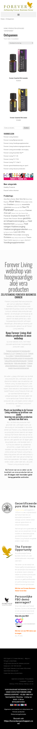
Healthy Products (9, 187)
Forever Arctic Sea (16, 213)
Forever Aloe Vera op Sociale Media (13, 673)
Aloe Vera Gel (21, 199)
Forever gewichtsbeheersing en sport (16, 166)
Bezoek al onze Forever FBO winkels (20, 668)
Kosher (11, 232)
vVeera (9, 335)
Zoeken (26, 128)
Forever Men (8, 219)
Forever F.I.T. (24, 215)
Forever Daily (24, 213)
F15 (21, 207)
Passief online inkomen (11, 190)
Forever (9, 210)
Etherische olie (15, 207)
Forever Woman (17, 219)
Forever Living (19, 510)
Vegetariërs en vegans (18, 240)
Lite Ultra (21, 232)
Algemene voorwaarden (18, 679)
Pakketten (8, 234)
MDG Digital (7, 668)
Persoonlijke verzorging (21, 235)
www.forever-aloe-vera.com (11, 671)
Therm (28, 237)
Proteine (7, 237)
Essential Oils (18, 204)
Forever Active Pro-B (19, 210)
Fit (28, 207)
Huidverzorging (18, 226)
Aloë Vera (14, 201)
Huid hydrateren (19, 224)
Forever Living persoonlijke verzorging (16, 150)
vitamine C (28, 240)
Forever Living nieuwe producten (14, 169)
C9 (21, 202)
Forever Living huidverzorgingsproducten (17, 146)
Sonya (12, 237)
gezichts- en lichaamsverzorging (17, 219)
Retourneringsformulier (18, 714)
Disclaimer (30, 681)
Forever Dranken (11, 215)
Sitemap (11, 684)
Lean (15, 232)
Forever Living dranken (11, 137)
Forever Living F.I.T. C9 (11, 156)
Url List (31, 684)
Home (3, 19)
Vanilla (10, 240)
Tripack (6, 240)
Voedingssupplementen (14, 242)
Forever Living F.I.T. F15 (11, 159)
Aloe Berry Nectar (9, 199)
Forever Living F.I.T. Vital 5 (12, 162)
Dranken (10, 204)
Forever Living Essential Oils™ (13, 153)
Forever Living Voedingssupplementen (16, 143)
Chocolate (25, 202)
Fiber (24, 207)
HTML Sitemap (19, 684)
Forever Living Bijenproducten (13, 140)
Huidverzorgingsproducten (16, 229)
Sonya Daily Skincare (20, 237)
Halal (26, 221)
